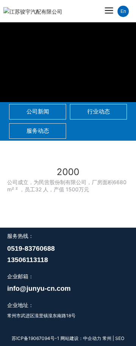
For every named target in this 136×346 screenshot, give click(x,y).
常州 (107, 338)
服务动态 (37, 131)
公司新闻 (37, 112)
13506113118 (27, 260)
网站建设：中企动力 (80, 338)
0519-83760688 (31, 248)
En (123, 11)
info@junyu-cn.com (39, 288)
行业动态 (98, 112)
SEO (119, 338)
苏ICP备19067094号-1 (35, 338)
